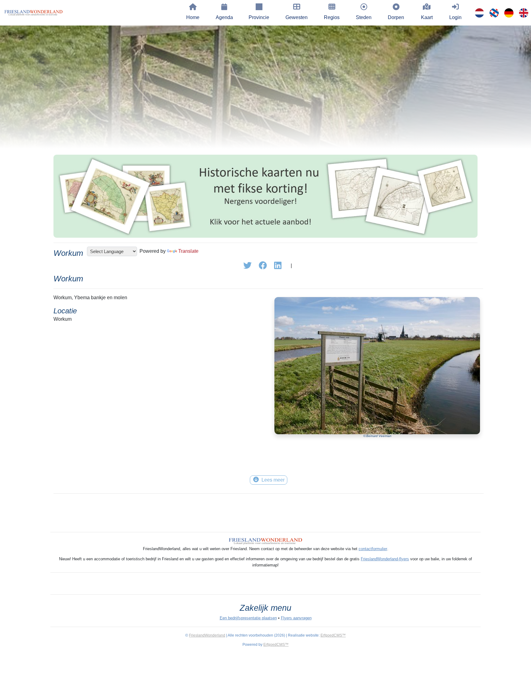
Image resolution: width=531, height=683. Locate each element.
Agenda (224, 17)
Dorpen (396, 17)
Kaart (427, 17)
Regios (332, 17)
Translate (188, 251)
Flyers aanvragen (296, 618)
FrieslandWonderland (207, 635)
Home (192, 17)
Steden (364, 17)
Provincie (259, 17)
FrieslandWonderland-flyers (385, 559)
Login (455, 17)
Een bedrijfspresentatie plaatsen (248, 618)
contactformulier (373, 548)
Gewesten (296, 17)
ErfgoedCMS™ (333, 635)
